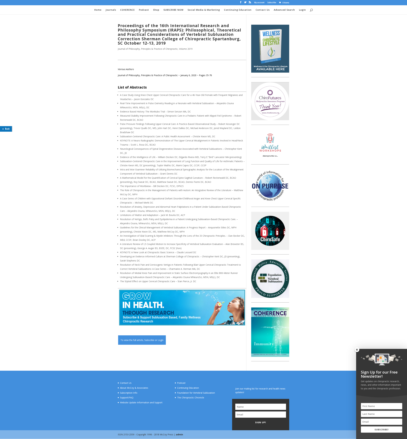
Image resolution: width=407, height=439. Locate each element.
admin (179, 434)
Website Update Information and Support (141, 402)
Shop (156, 10)
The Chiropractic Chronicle (190, 397)
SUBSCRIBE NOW (173, 10)
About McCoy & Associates (134, 387)
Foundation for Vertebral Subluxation (196, 392)
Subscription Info (128, 392)
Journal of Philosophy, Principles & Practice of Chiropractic (148, 48)
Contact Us (263, 10)
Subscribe (271, 3)
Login (302, 10)
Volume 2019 (186, 48)
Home (97, 10)
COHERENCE (127, 10)
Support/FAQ (126, 397)
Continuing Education (238, 10)
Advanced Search (284, 10)
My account (259, 3)
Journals (111, 10)
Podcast (144, 10)
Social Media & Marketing (204, 10)
